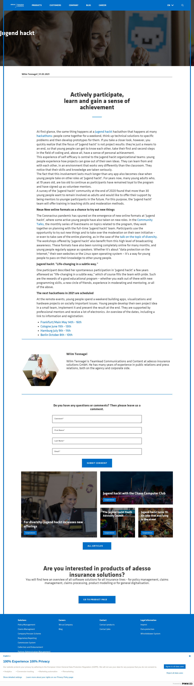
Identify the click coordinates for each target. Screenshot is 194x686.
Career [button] (102, 5)
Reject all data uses (175, 673)
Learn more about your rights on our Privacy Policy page (49, 677)
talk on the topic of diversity (138, 237)
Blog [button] (88, 5)
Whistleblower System (150, 633)
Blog (61, 629)
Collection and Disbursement (30, 647)
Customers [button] (55, 5)
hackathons (44, 136)
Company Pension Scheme (29, 633)
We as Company (66, 625)
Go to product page (95, 599)
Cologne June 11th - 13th (56, 326)
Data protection (147, 629)
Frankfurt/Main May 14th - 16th (61, 322)
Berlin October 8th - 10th (56, 335)
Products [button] (37, 5)
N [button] (182, 5)
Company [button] (73, 5)
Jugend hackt (103, 131)
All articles (96, 546)
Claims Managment (26, 629)
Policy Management (26, 625)
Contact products (107, 625)
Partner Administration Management (34, 651)
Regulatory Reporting (27, 638)
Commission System (27, 642)
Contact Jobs (105, 629)
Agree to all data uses (175, 666)
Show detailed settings (12, 677)
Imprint (144, 625)
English (6, 656)
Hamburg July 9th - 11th (56, 330)
